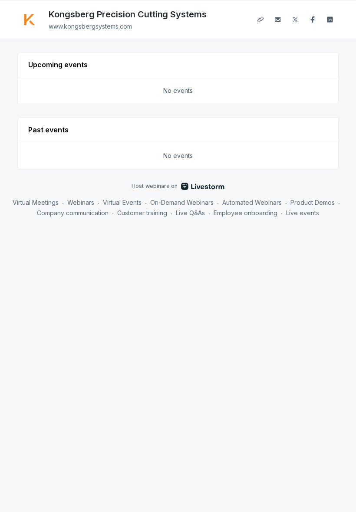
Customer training (142, 213)
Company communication (73, 213)
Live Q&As (190, 213)
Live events (302, 213)
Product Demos (312, 202)
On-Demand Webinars (182, 202)
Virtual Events (122, 202)
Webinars (80, 202)
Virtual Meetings (36, 202)
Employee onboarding (245, 213)
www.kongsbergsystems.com (90, 26)
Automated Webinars (252, 202)
